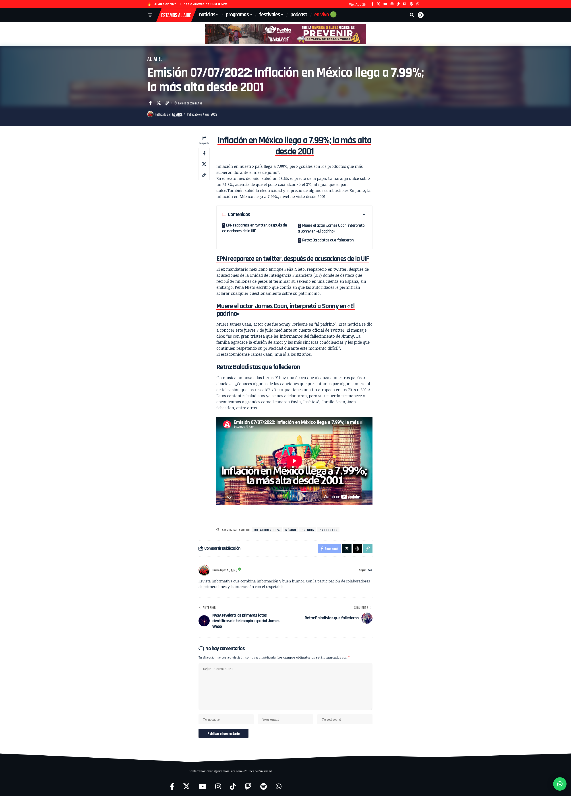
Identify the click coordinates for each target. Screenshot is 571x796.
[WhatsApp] (417, 4)
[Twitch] (405, 4)
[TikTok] (398, 4)
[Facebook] (372, 4)
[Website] (370, 570)
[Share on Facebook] (150, 102)
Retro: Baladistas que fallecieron (328, 240)
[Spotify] (411, 4)
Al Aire (155, 58)
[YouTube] (385, 4)
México (290, 529)
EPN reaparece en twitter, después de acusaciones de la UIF (254, 228)
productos (328, 529)
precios (308, 529)
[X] (378, 4)
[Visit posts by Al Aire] (150, 114)
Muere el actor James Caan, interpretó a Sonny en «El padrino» (331, 228)
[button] (412, 15)
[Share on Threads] (357, 548)
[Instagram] (392, 4)
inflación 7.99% (267, 529)
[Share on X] (158, 102)
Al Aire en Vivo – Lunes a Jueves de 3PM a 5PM (191, 4)
